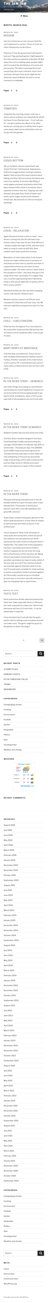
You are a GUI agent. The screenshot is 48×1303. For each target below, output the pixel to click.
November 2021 (11, 1111)
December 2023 (11, 985)
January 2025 (9, 920)
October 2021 (10, 1116)
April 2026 (8, 845)
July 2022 (8, 1071)
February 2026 (10, 855)
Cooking (7, 709)
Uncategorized (10, 745)
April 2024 (8, 965)
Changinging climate (13, 705)
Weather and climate (13, 750)
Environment (9, 715)
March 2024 (9, 970)
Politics (7, 735)
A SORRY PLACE (11, 669)
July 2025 (8, 890)
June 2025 (8, 895)
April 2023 (8, 1025)
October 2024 (10, 935)
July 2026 (8, 830)
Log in (6, 1269)
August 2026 (9, 825)
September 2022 (11, 1061)
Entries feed (9, 1274)
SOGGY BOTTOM (13, 160)
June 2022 (8, 1075)
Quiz (6, 740)
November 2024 (11, 930)
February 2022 (10, 1096)
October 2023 (10, 995)
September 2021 (11, 1121)
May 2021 (8, 1141)
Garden (7, 725)
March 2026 (9, 850)
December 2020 (11, 1166)
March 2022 (9, 1091)
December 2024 (11, 925)
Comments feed (11, 1279)
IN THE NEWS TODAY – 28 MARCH (23, 381)
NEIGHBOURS (10, 689)
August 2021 (9, 1126)
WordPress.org (10, 1284)
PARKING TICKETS (12, 674)
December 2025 (11, 865)
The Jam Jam (15, 3)
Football (7, 720)
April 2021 (8, 1146)
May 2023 (8, 1020)
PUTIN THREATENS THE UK (16, 679)
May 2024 (8, 960)
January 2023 (9, 1040)
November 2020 (11, 1171)
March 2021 (9, 1151)
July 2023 (8, 1010)
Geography (8, 730)
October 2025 (10, 875)
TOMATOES (10, 108)
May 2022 (8, 1081)
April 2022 (8, 1086)
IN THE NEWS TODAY (15, 494)
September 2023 (11, 1000)
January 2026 (9, 860)
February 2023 (10, 1035)
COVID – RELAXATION (16, 230)
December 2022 (11, 1045)
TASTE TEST (10, 593)
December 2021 (11, 1106)
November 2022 (11, 1050)
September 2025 (11, 880)
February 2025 (10, 915)
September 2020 (11, 1181)
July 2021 (8, 1131)
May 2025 (8, 900)
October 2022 (10, 1056)
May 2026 (8, 840)
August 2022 (9, 1066)
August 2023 (9, 1005)
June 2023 (8, 1015)
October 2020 (10, 1176)
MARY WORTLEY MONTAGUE (20, 348)
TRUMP (7, 684)
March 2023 (9, 1030)
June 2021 (8, 1136)
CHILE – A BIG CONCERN (17, 320)
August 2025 (9, 885)
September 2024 (11, 940)
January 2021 (9, 1161)
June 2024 (8, 955)
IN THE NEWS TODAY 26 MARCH (22, 427)
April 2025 (8, 905)
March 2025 (9, 910)
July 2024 (8, 950)
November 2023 (11, 990)
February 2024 (10, 975)
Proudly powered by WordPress (16, 1297)
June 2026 (8, 835)
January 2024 (9, 980)
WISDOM (8, 35)
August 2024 (9, 945)
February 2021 (10, 1156)
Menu (25, 16)
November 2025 (11, 870)
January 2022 (9, 1101)
